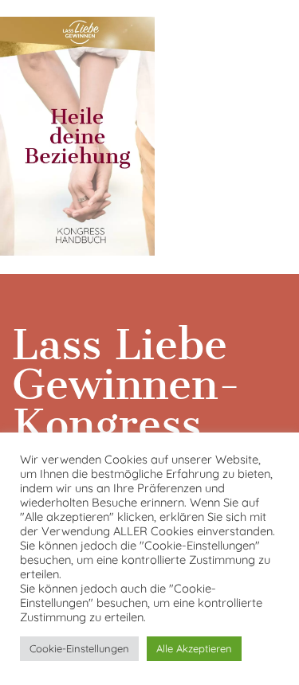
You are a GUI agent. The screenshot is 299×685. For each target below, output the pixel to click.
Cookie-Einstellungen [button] (79, 648)
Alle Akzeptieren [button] (194, 648)
